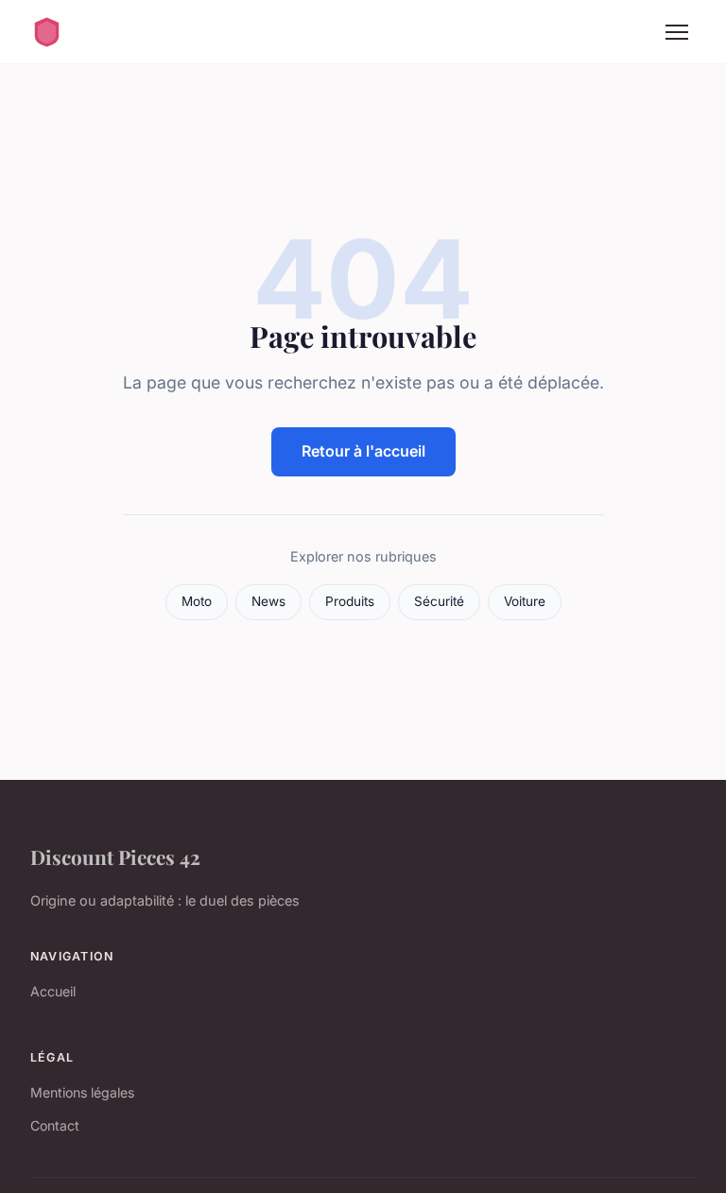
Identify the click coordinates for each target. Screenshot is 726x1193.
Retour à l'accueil (363, 450)
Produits (349, 601)
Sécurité (439, 601)
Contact (54, 1125)
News (268, 601)
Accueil (53, 991)
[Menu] (677, 32)
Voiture (524, 601)
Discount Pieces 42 (115, 856)
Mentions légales (82, 1092)
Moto (197, 601)
